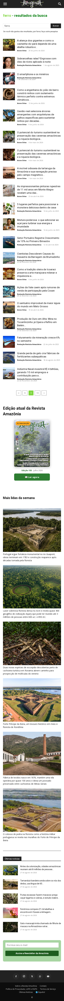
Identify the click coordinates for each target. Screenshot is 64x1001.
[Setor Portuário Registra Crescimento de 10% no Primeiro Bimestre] (9, 242)
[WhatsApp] (40, 976)
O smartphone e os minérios (33, 74)
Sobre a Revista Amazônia (26, 986)
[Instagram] (24, 976)
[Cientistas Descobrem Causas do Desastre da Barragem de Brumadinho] (9, 258)
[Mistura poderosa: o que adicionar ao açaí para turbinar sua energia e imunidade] (9, 224)
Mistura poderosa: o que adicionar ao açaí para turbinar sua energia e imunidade (38, 223)
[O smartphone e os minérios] (9, 78)
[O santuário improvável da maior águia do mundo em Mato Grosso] (9, 307)
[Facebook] (16, 976)
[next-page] (44, 393)
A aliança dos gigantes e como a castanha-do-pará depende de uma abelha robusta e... (36, 44)
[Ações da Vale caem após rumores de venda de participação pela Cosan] (9, 292)
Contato (43, 986)
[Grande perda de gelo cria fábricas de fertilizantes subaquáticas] (9, 358)
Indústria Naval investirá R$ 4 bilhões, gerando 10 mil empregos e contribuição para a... (38, 372)
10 (37, 393)
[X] (32, 976)
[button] (5, 4)
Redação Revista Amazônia (29, 65)
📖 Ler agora (32, 477)
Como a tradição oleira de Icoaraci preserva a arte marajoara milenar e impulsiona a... (37, 272)
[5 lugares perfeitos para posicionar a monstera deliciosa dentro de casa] (9, 208)
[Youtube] (48, 976)
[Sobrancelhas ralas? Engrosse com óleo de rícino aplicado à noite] (9, 63)
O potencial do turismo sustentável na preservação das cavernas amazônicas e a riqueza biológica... (39, 135)
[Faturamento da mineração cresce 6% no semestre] (9, 342)
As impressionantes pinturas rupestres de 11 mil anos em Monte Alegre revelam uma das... (38, 189)
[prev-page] (18, 393)
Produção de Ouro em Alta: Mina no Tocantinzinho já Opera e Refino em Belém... (37, 322)
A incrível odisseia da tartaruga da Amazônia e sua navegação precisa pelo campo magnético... (37, 171)
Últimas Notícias (26, 992)
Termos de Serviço (48, 989)
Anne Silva (21, 50)
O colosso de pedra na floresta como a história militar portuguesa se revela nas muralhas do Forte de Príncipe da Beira (31, 837)
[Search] (60, 4)
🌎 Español (40, 992)
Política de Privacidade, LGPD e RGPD (21, 989)
